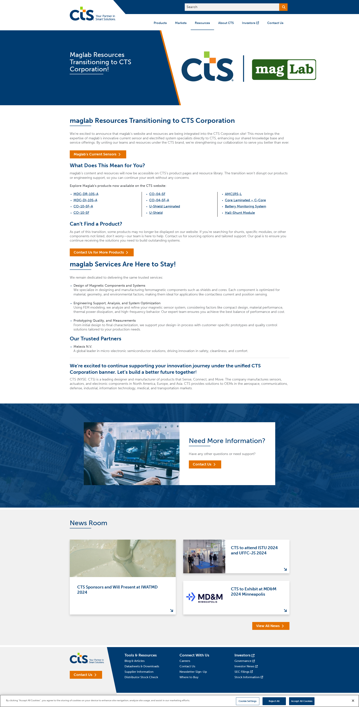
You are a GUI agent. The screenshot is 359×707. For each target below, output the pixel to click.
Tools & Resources (141, 655)
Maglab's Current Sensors (95, 154)
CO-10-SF (81, 213)
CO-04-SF (157, 194)
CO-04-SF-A (159, 200)
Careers (185, 661)
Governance (242, 661)
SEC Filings (241, 671)
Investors (242, 655)
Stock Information (247, 677)
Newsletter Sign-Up (193, 671)
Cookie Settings (248, 701)
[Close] (353, 701)
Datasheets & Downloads (142, 666)
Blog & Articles (135, 661)
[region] (179, 701)
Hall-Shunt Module (240, 213)
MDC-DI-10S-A (85, 200)
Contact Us (202, 464)
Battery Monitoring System (245, 206)
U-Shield (156, 213)
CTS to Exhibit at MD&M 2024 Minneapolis (253, 591)
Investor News (244, 666)
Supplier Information (139, 671)
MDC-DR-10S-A (85, 194)
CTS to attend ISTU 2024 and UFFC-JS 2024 (254, 550)
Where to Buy (189, 677)
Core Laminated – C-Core (245, 200)
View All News (268, 626)
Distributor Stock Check (141, 677)
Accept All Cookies (301, 701)
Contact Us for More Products (99, 252)
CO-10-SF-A (83, 206)
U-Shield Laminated (164, 206)
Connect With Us (194, 655)
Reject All (274, 701)
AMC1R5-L (233, 194)
